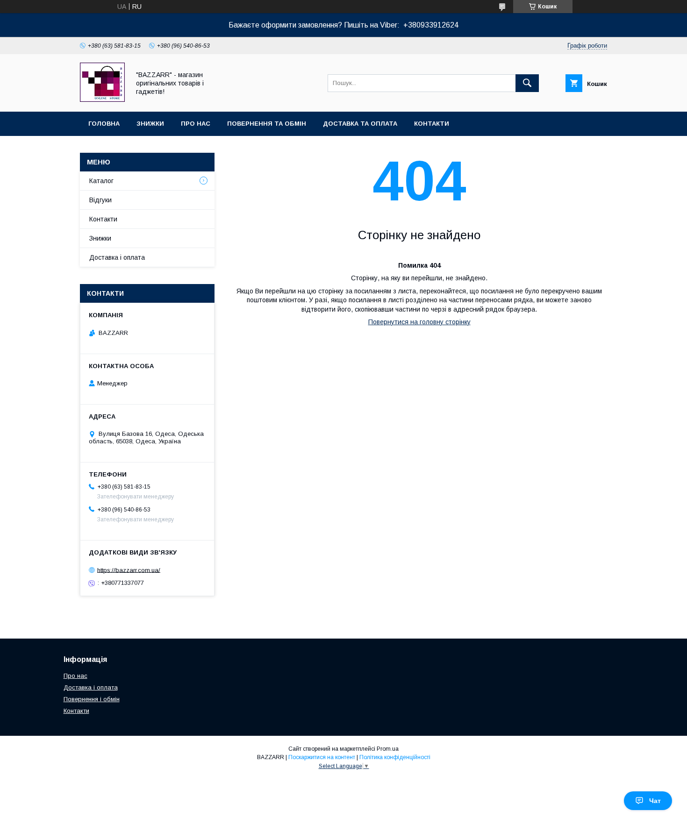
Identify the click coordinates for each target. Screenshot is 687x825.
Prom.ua (388, 749)
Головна (104, 123)
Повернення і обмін (92, 699)
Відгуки (100, 200)
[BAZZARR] (102, 99)
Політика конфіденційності (394, 757)
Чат (655, 800)
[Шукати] (527, 83)
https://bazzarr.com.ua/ (128, 569)
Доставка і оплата (117, 257)
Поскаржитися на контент (321, 757)
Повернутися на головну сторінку (419, 322)
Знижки (150, 123)
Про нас (195, 123)
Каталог (101, 181)
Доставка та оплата (360, 123)
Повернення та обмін (266, 123)
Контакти (431, 123)
